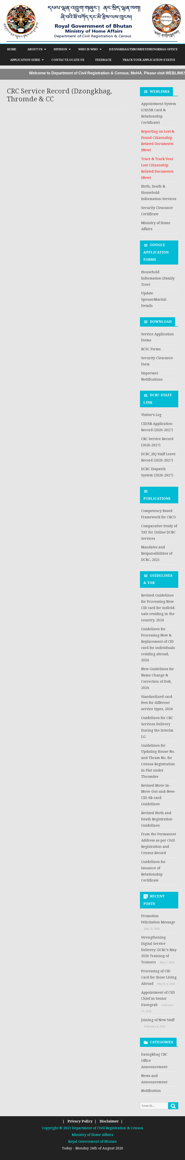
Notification (151, 1091)
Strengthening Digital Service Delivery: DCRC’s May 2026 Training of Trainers (159, 949)
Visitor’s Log (151, 415)
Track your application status (148, 60)
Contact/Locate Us (67, 60)
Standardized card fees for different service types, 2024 (157, 703)
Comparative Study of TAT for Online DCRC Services (159, 532)
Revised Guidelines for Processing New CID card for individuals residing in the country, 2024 (158, 607)
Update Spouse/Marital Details (153, 299)
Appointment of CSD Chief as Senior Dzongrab (158, 999)
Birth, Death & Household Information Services (158, 192)
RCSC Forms (151, 349)
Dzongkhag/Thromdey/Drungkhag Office (143, 49)
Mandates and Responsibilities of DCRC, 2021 (156, 553)
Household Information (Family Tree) (158, 278)
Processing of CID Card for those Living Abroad (159, 977)
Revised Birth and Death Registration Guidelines (156, 819)
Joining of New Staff (157, 1020)
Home (11, 49)
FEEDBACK (103, 60)
